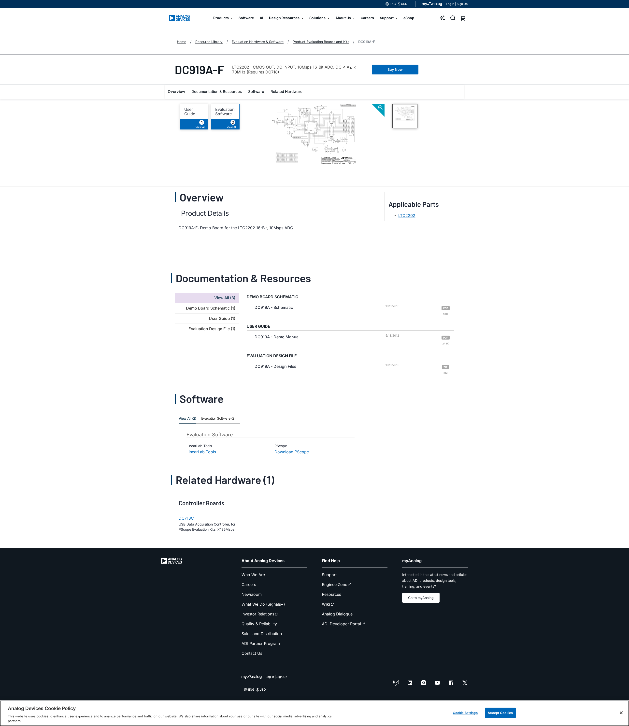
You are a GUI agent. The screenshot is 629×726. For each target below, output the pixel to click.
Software (256, 91)
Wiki (326, 604)
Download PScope (291, 451)
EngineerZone (334, 584)
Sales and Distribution (262, 633)
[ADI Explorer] (442, 18)
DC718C (186, 518)
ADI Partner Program (261, 643)
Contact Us (252, 653)
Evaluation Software (224, 111)
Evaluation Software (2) (218, 418)
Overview (176, 91)
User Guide (189, 111)
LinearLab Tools (201, 451)
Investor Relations (258, 614)
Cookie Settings (465, 713)
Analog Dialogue (337, 614)
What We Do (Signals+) (263, 604)
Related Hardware (286, 91)
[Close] (621, 712)
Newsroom (252, 594)
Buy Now (395, 69)
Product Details (205, 213)
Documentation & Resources (216, 91)
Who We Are (253, 574)
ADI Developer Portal (341, 623)
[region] (314, 713)
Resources (331, 594)
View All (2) (187, 418)
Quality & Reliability (259, 623)
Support (329, 574)
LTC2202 (406, 215)
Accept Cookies (500, 713)
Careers (249, 584)
